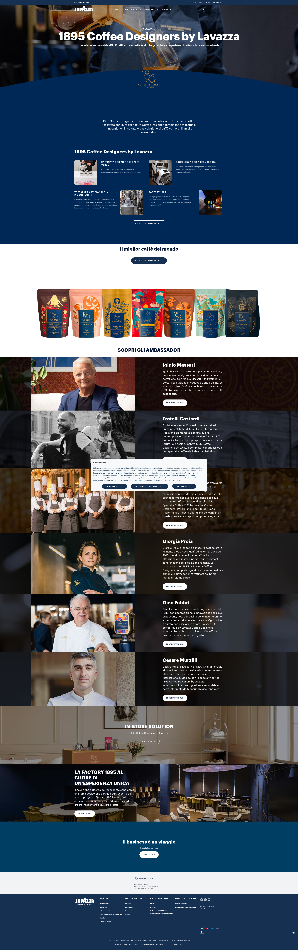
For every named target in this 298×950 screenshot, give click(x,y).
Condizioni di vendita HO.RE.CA (186, 907)
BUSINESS (217, 2)
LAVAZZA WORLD (82, 2)
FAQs (152, 903)
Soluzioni (128, 911)
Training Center (105, 921)
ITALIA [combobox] (202, 909)
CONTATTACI (149, 854)
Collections (104, 903)
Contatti (153, 907)
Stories (102, 918)
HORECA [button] (118, 10)
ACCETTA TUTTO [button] (114, 486)
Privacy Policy (124, 940)
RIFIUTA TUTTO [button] (184, 486)
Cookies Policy (136, 940)
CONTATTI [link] (166, 10)
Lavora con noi (113, 940)
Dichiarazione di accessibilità (180, 940)
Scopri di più (149, 741)
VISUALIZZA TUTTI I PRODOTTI (149, 224)
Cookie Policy (137, 480)
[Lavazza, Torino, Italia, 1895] (83, 10)
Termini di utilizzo (181, 903)
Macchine (103, 907)
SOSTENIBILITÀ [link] (151, 10)
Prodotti (128, 903)
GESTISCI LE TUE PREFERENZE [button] (149, 486)
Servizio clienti (146, 878)
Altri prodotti (105, 911)
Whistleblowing (163, 940)
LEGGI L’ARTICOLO (175, 403)
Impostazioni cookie (149, 940)
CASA (207, 2)
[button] (203, 10)
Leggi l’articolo (175, 586)
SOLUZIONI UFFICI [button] (133, 10)
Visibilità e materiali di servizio (111, 914)
